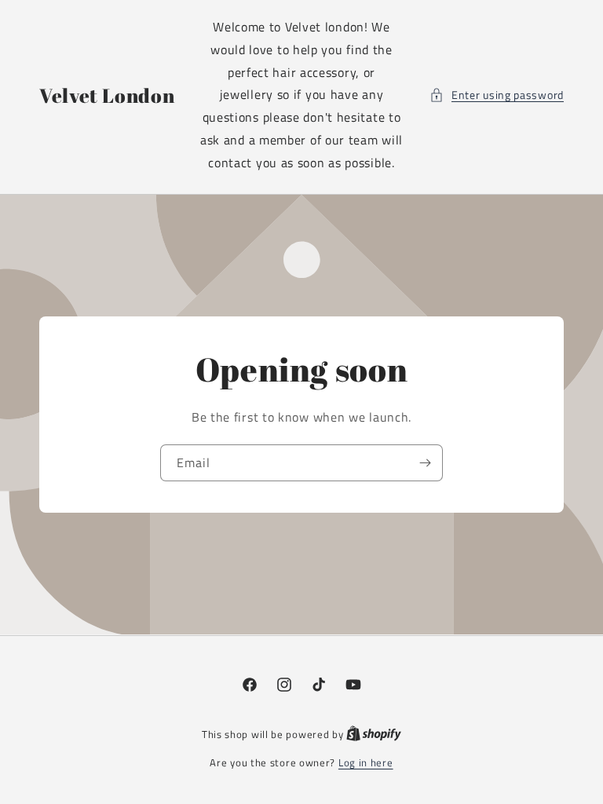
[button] (496, 94)
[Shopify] (373, 734)
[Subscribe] (424, 462)
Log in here (365, 762)
